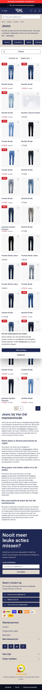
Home (3, 22)
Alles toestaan (21, 350)
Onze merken (9, 658)
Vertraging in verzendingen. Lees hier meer (21, 1)
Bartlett (23, 429)
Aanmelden (21, 572)
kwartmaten (27, 449)
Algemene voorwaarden (30, 687)
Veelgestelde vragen (10, 631)
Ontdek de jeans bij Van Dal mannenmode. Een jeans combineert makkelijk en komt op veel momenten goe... (21, 33)
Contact (5, 627)
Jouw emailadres (9, 562)
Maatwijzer (6, 635)
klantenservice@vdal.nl (16, 595)
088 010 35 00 (12, 600)
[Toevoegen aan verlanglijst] (18, 65)
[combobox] (21, 17)
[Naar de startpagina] (19, 11)
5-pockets (18, 42)
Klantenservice (10, 622)
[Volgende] (37, 408)
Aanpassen (21, 355)
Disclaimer (8, 687)
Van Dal (6, 654)
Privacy (17, 687)
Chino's (7, 42)
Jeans (28, 42)
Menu (5, 11)
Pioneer (30, 429)
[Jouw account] (35, 11)
